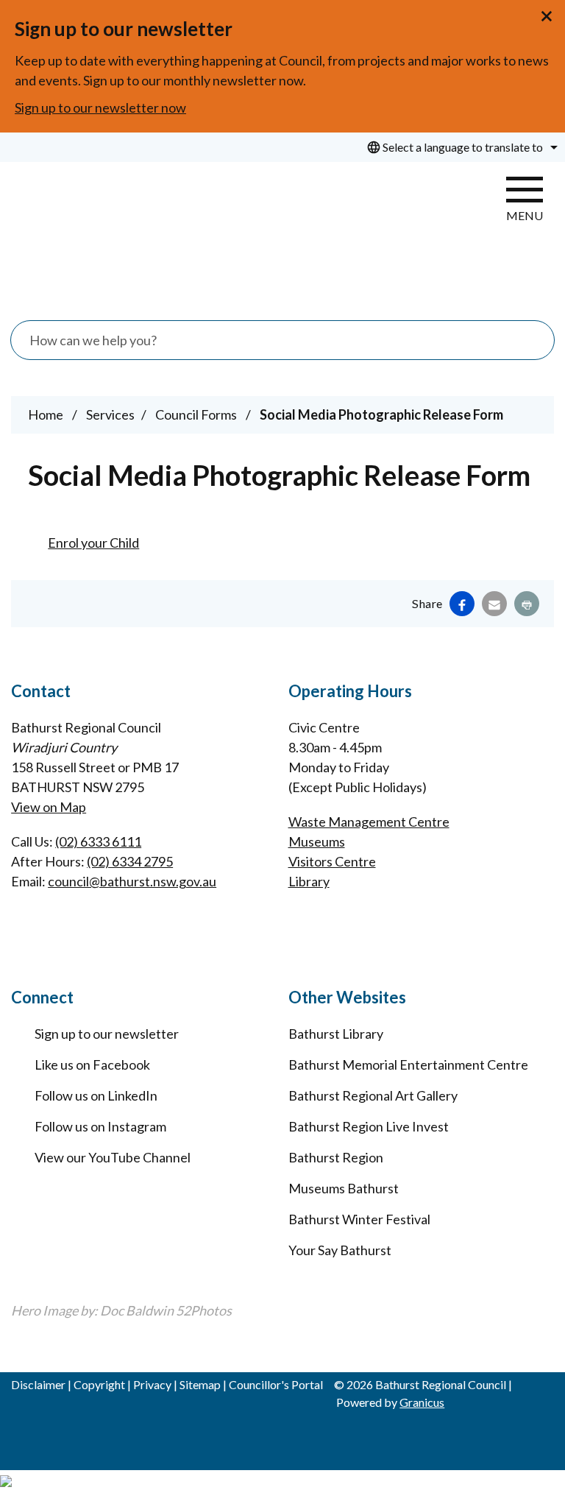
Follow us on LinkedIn (96, 1095)
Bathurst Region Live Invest (368, 1126)
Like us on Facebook (92, 1064)
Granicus (421, 1402)
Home (45, 414)
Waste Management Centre (368, 821)
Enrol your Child (93, 542)
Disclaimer (38, 1384)
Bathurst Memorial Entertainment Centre (408, 1064)
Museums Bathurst (343, 1188)
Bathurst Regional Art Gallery (373, 1095)
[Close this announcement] (547, 16)
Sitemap (200, 1384)
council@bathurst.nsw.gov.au (132, 881)
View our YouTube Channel (113, 1157)
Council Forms (197, 414)
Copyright (99, 1384)
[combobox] (460, 147)
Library (309, 881)
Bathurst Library (335, 1033)
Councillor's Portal (276, 1384)
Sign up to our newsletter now (100, 107)
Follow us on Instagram (100, 1126)
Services (110, 414)
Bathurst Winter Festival (359, 1219)
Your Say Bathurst (339, 1250)
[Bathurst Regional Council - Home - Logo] (114, 234)
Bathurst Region (335, 1157)
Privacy (152, 1384)
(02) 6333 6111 (98, 841)
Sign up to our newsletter (107, 1033)
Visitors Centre (332, 861)
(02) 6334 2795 (130, 861)
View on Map (48, 807)
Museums (316, 841)
